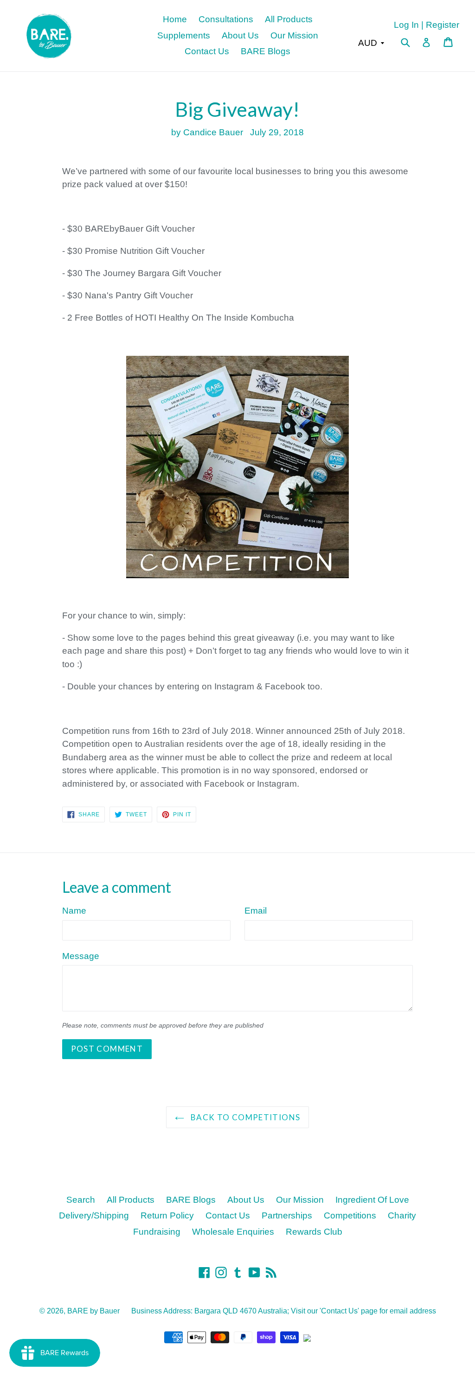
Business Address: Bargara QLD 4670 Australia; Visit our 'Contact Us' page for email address (283, 1311)
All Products (289, 19)
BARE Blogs (265, 51)
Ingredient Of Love (372, 1200)
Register (442, 25)
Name (74, 910)
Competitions (350, 1215)
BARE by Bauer (93, 1311)
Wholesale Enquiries (233, 1232)
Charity (402, 1215)
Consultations (226, 19)
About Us (240, 35)
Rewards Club (314, 1232)
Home (175, 19)
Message (80, 956)
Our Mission (294, 35)
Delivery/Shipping (94, 1215)
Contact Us (207, 51)
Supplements (183, 35)
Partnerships (287, 1215)
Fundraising (156, 1232)
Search (80, 1200)
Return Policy (167, 1215)
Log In (406, 25)
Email (255, 910)
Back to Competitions (245, 1117)
